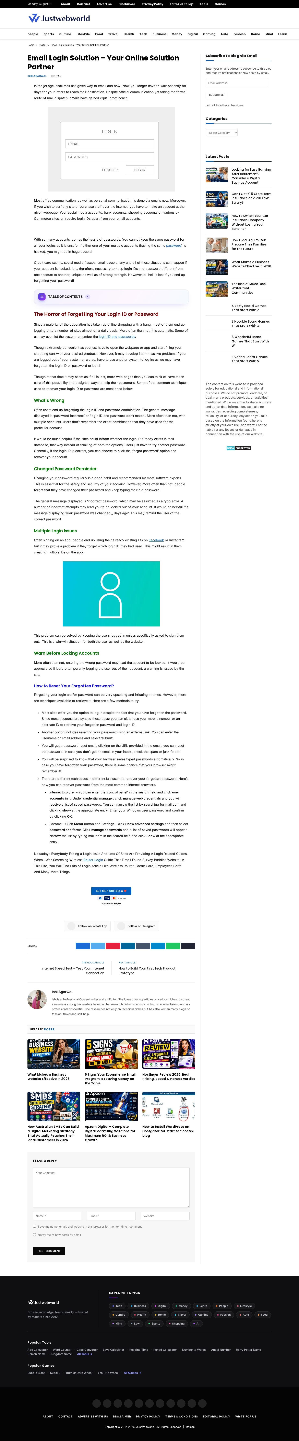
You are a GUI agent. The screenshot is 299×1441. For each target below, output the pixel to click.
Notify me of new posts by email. (60, 1235)
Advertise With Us (93, 1416)
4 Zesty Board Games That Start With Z (249, 308)
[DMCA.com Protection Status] (238, 449)
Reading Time (138, 1349)
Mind (269, 34)
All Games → (132, 1372)
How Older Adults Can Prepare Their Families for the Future (249, 244)
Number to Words (194, 1349)
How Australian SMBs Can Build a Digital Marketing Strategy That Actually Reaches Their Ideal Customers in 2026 (53, 1133)
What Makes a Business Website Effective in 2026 (48, 1076)
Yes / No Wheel (108, 1372)
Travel (113, 34)
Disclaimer (127, 4)
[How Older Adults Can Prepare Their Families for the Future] (217, 245)
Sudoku (55, 1372)
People (32, 34)
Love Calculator (113, 1349)
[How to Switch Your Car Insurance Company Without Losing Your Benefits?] (217, 221)
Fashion (240, 34)
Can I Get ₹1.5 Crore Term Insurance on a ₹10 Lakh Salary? (252, 198)
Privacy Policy (152, 4)
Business (159, 34)
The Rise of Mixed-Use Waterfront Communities (249, 288)
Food (99, 34)
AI (197, 1323)
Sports (49, 34)
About (65, 4)
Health (129, 34)
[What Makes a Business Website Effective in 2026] (53, 1054)
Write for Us (245, 1416)
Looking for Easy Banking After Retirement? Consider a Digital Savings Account (251, 176)
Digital (193, 34)
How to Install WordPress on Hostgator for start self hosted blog (168, 1131)
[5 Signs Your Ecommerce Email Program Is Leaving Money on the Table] (111, 1054)
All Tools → (84, 1354)
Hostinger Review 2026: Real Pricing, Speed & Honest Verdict (168, 1076)
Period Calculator (165, 1349)
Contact (83, 4)
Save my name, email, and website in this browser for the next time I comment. (90, 1226)
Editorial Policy (181, 4)
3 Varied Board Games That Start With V (250, 359)
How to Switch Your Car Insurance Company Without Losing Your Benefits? (250, 222)
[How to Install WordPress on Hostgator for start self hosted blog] (168, 1106)
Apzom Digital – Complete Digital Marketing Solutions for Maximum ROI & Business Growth (110, 1133)
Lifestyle (83, 34)
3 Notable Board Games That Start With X (251, 323)
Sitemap (190, 1426)
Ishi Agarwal (37, 75)
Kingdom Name (61, 1354)
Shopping (178, 1323)
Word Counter (62, 1349)
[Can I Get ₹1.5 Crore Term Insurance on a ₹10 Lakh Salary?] (217, 199)
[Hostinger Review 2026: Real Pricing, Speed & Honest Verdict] (168, 1054)
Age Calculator (37, 1349)
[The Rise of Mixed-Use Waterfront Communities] (217, 289)
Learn (282, 34)
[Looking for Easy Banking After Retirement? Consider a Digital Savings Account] (217, 174)
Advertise (104, 4)
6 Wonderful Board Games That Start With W (250, 341)
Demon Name (36, 1354)
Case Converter (87, 1349)
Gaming (209, 34)
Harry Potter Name (248, 1349)
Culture (65, 34)
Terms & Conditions (181, 1416)
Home (255, 34)
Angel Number (221, 1349)
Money (177, 34)
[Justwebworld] (59, 18)
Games (220, 4)
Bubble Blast (36, 1372)
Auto (224, 34)
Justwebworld (145, 1426)
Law (137, 1323)
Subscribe (216, 94)
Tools (203, 4)
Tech (143, 34)
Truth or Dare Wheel (78, 1372)
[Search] (270, 4)
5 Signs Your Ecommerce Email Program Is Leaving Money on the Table (110, 1079)
